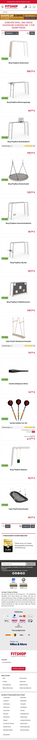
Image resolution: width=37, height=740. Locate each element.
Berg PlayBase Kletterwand (18, 63)
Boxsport (5, 714)
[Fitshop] (11, 7)
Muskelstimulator (8, 730)
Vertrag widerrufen (18, 668)
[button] (33, 526)
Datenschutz (23, 678)
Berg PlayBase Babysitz (18, 470)
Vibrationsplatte (24, 730)
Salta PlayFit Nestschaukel (18, 509)
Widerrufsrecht (24, 685)
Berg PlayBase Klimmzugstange (18, 102)
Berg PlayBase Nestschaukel (18, 184)
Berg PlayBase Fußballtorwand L (18, 302)
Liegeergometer (24, 714)
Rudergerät (23, 701)
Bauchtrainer (23, 723)
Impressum (23, 681)
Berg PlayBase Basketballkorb (19, 142)
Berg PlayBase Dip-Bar (18, 263)
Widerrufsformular (8, 688)
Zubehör (5, 12)
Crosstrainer (6, 697)
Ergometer (23, 697)
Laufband (6, 701)
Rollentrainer (23, 717)
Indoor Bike (6, 710)
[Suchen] (30, 7)
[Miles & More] (18, 643)
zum (6, 662)
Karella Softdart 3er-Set (18, 423)
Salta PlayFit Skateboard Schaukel (18, 341)
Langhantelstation (25, 720)
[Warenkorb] (34, 7)
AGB (4, 678)
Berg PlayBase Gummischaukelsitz (18, 223)
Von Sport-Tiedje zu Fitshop (9, 592)
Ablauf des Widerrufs (25, 688)
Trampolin (23, 704)
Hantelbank (23, 707)
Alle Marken (6, 734)
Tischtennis (6, 707)
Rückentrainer (7, 727)
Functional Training (8, 723)
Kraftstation (6, 704)
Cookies (5, 681)
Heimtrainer (6, 717)
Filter (32, 33)
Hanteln (22, 710)
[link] (8, 545)
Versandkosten (7, 685)
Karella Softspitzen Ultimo (18, 384)
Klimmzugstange (25, 727)
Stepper (5, 720)
